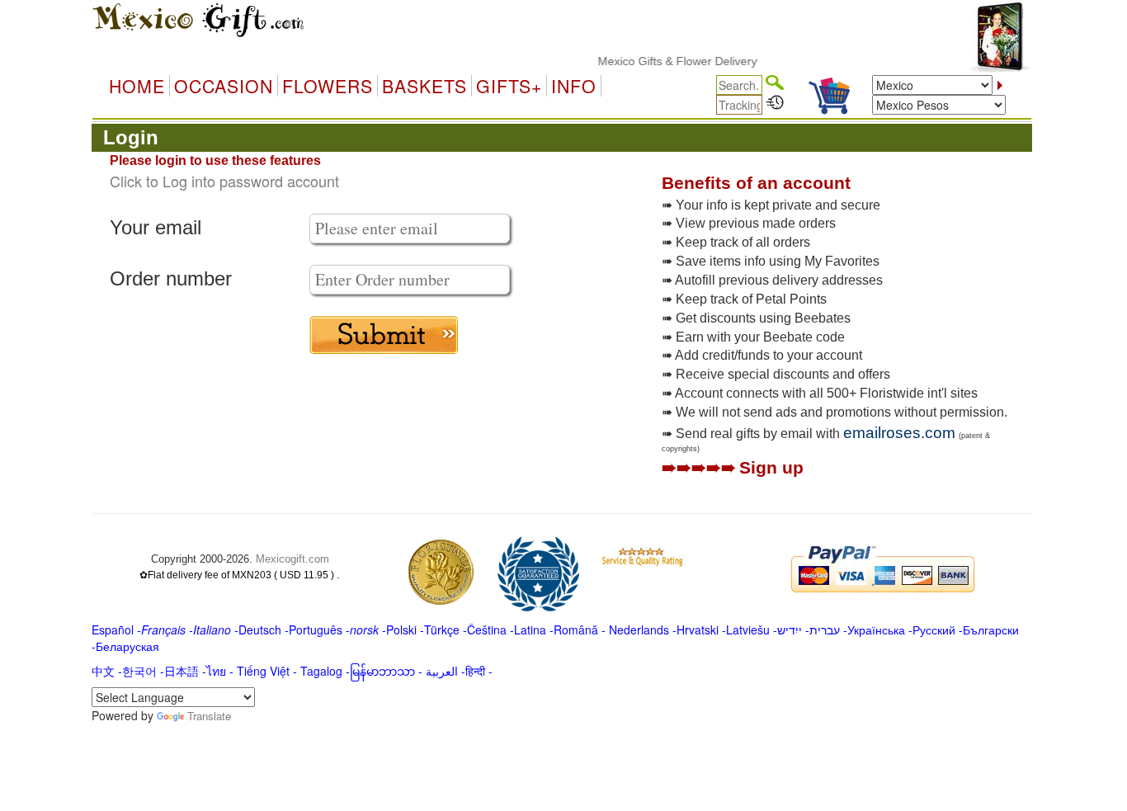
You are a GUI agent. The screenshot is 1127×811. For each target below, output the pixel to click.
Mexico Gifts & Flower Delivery (667, 61)
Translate (209, 716)
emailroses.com (899, 432)
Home (137, 86)
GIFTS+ (509, 86)
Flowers (327, 86)
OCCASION (223, 86)
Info (574, 86)
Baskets (424, 86)
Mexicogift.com (292, 559)
